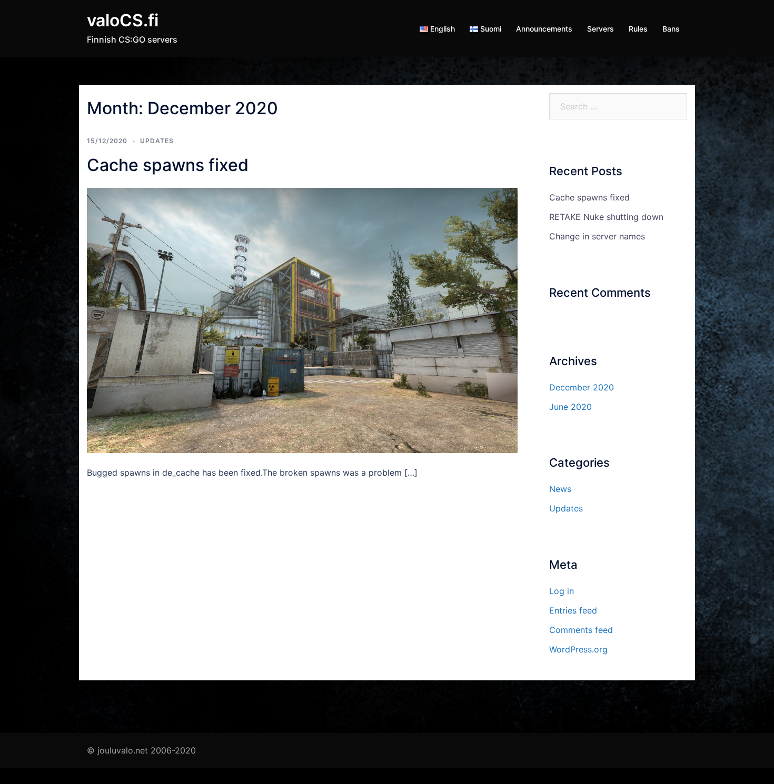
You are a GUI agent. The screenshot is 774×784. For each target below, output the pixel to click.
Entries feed (573, 610)
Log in (561, 591)
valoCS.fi (122, 20)
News (560, 489)
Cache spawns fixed (168, 165)
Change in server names (597, 236)
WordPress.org (578, 649)
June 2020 (570, 406)
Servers (600, 28)
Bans (671, 28)
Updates (157, 141)
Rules (638, 28)
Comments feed (581, 630)
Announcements (544, 28)
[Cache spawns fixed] (302, 319)
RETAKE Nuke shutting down (606, 217)
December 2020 (581, 387)
